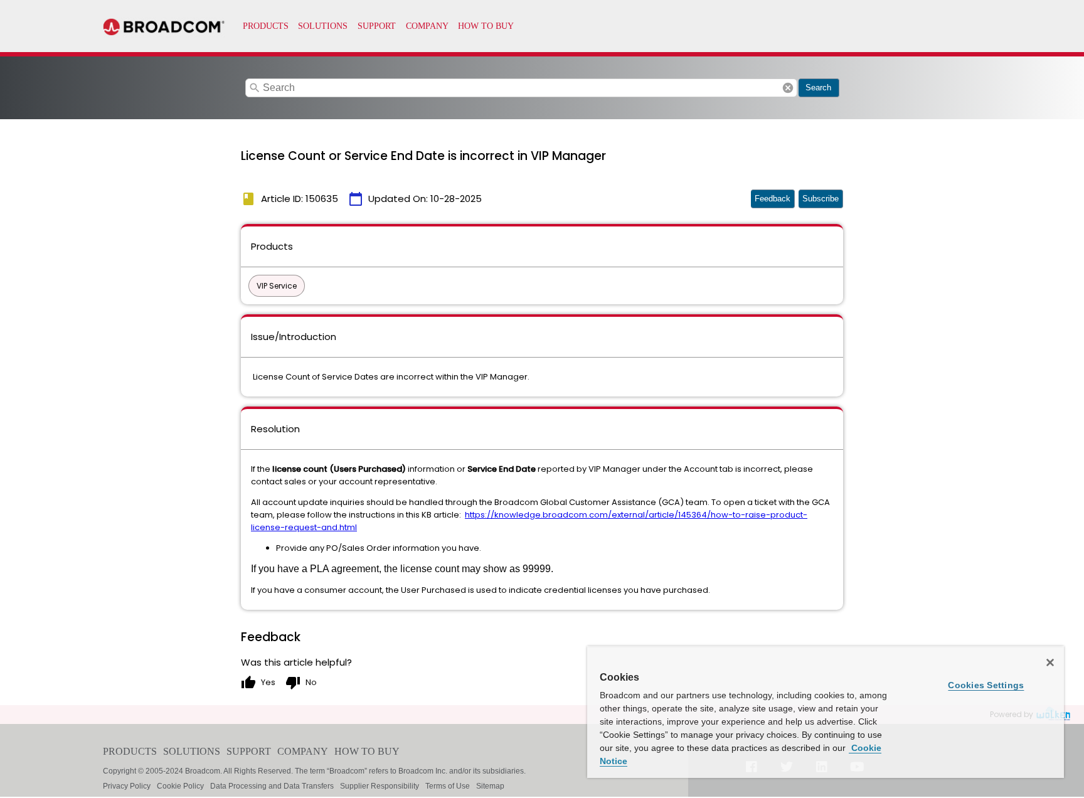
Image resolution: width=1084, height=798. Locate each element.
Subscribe (820, 198)
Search (818, 87)
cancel (788, 88)
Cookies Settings (986, 685)
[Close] (1050, 662)
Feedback (772, 198)
